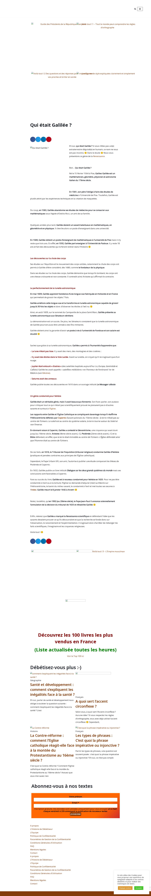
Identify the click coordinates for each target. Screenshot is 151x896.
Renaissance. (99, 156)
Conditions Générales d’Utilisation (46, 842)
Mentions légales (38, 849)
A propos (34, 825)
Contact (33, 852)
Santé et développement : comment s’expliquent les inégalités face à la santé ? (52, 689)
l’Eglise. (52, 408)
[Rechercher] (135, 9)
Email (75, 803)
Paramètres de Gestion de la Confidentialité (50, 839)
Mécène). (46, 373)
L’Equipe (34, 832)
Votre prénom (75, 796)
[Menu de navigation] (140, 9)
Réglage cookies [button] (125, 888)
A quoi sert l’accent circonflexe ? (92, 704)
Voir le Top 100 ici (75, 656)
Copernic (62, 417)
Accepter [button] (139, 888)
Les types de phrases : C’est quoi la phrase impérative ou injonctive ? (97, 740)
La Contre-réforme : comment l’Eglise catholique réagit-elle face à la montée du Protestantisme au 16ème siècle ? (52, 748)
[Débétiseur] (25, 9)
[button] (33, 139)
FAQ (32, 846)
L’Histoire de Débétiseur (41, 829)
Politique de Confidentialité (43, 836)
